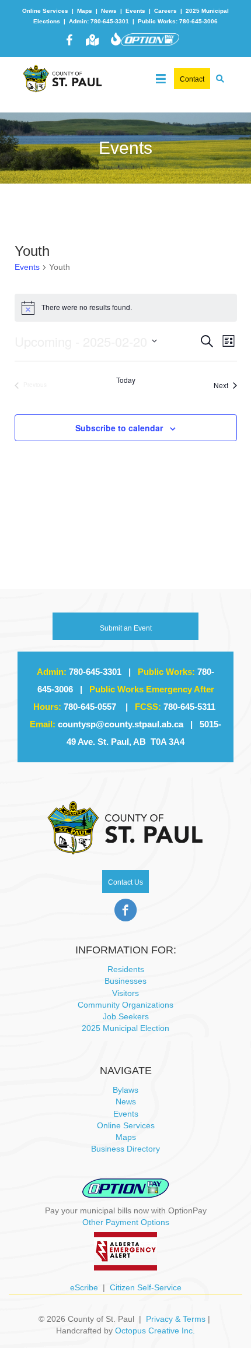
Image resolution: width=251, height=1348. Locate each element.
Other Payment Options (125, 1222)
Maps (84, 11)
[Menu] (161, 76)
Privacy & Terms (175, 1319)
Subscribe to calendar (119, 428)
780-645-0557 (90, 707)
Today (125, 380)
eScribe (84, 1287)
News (109, 11)
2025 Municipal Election (125, 1028)
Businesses (125, 981)
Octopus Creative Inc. (155, 1330)
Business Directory (125, 1148)
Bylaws (125, 1089)
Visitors (125, 993)
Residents (125, 969)
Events (135, 11)
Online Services (45, 11)
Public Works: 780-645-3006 (178, 21)
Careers (165, 11)
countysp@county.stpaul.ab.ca (120, 724)
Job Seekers (126, 1016)
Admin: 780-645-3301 (99, 21)
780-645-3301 (95, 672)
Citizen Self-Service (146, 1287)
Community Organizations (125, 1004)
